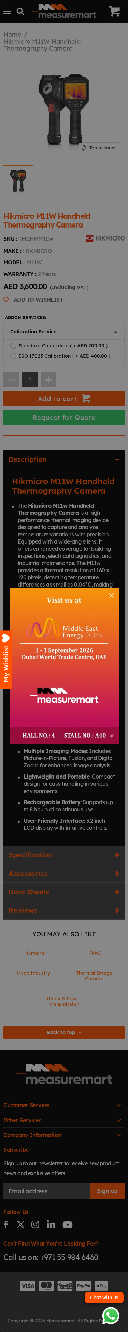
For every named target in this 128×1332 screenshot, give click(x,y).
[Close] (111, 595)
